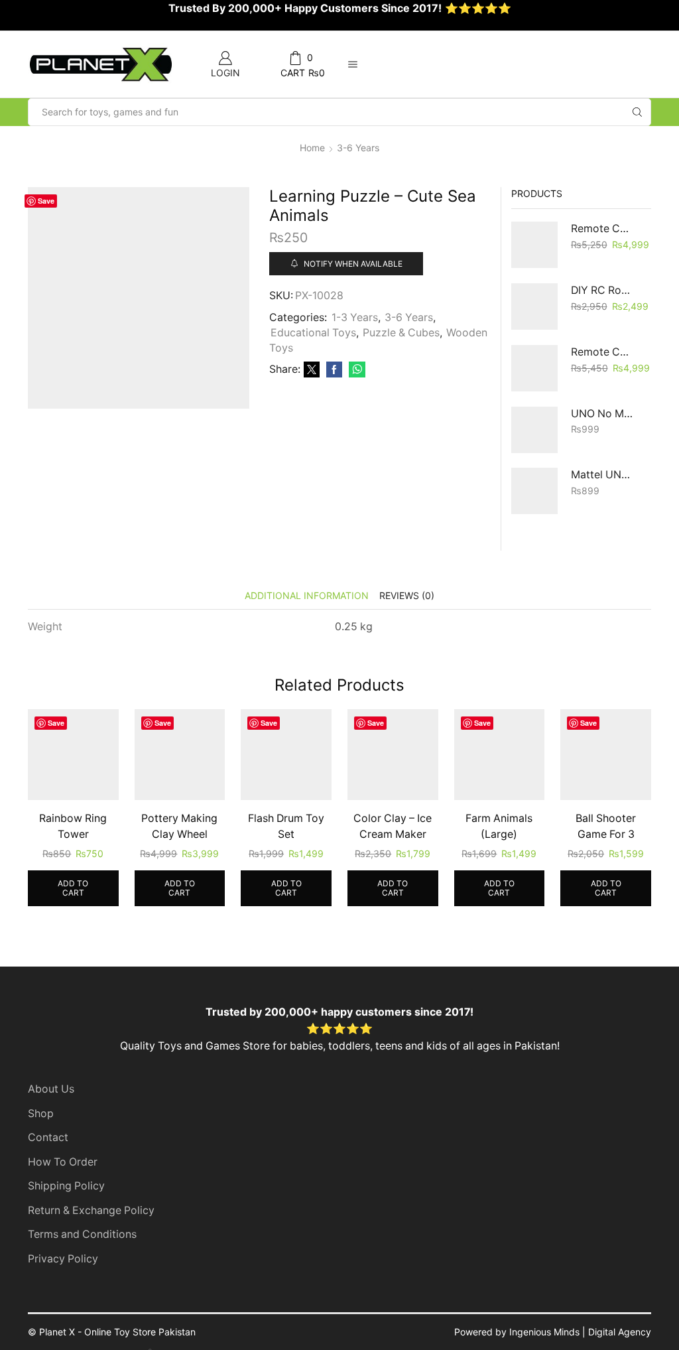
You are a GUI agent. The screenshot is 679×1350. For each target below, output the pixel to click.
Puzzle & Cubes (401, 332)
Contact (48, 1137)
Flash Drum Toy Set (286, 826)
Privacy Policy (63, 1258)
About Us (51, 1089)
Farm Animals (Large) (498, 826)
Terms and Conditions (82, 1234)
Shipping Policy (66, 1186)
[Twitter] (311, 369)
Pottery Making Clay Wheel (179, 826)
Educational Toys (313, 332)
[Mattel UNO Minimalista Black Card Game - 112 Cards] (534, 491)
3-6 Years (358, 147)
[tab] (306, 595)
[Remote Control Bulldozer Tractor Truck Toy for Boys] (534, 245)
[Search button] (637, 112)
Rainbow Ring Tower (73, 826)
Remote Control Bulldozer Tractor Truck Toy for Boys (603, 228)
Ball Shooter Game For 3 (606, 826)
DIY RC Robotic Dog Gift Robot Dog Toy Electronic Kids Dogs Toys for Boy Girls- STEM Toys (603, 290)
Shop (41, 1113)
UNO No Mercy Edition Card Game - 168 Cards (603, 413)
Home (312, 147)
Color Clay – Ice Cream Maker (392, 826)
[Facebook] (334, 369)
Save (46, 201)
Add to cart (73, 888)
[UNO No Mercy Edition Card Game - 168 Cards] (534, 430)
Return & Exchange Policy (91, 1210)
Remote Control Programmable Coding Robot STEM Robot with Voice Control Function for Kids (603, 352)
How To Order (62, 1162)
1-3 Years (355, 317)
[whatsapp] (355, 369)
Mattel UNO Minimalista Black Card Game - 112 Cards (603, 474)
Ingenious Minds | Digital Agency (580, 1331)
